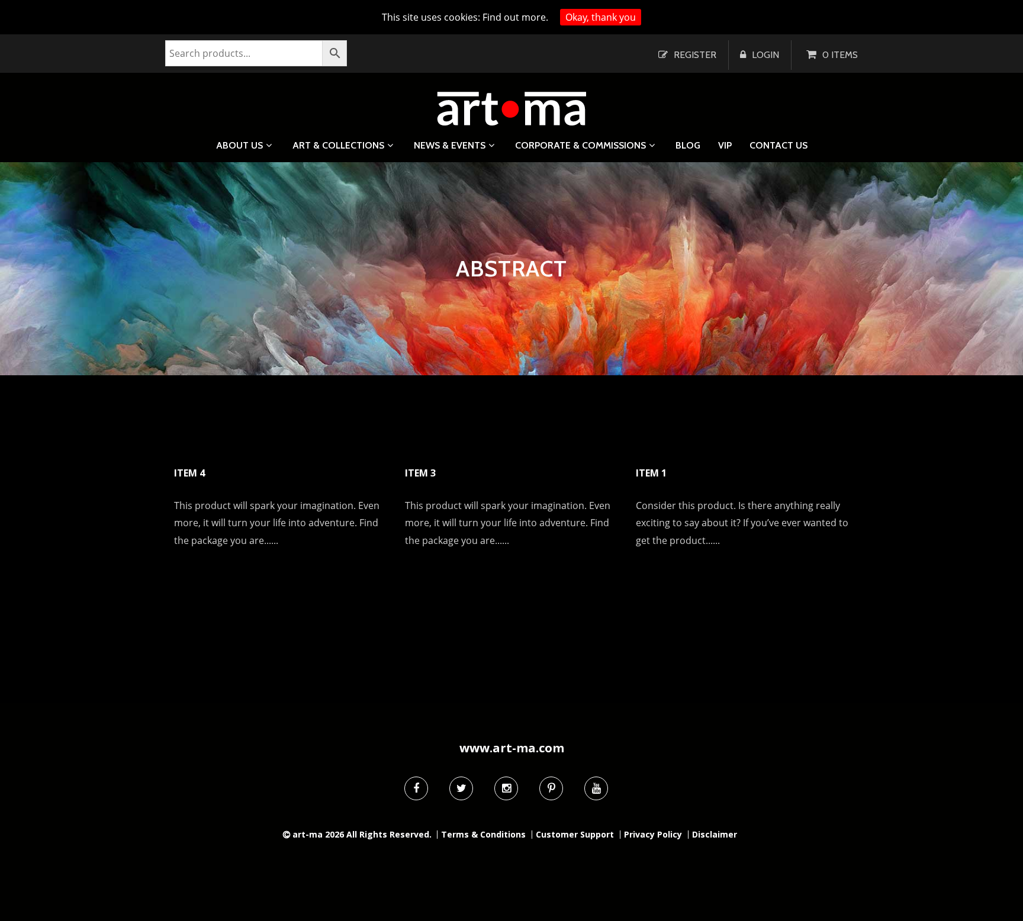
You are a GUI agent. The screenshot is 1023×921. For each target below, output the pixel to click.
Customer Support (575, 834)
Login (765, 54)
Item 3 (420, 472)
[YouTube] (596, 788)
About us (239, 145)
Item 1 (651, 472)
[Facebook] (416, 788)
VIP (725, 145)
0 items (840, 54)
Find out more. (515, 17)
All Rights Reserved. (389, 834)
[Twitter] (461, 788)
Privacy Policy (653, 834)
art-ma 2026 (318, 834)
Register (695, 54)
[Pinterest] (551, 788)
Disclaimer (714, 834)
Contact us (778, 145)
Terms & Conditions (483, 834)
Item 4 (189, 472)
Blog (687, 145)
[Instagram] (506, 788)
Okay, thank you (600, 17)
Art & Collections (338, 145)
